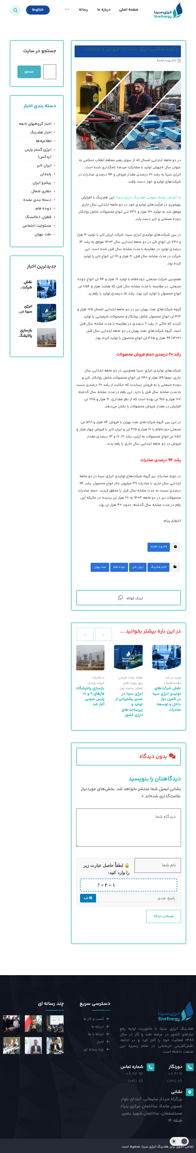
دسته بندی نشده (37, 200)
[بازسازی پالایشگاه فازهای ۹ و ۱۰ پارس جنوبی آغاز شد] (46, 337)
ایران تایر (137, 567)
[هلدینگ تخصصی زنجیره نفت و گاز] (168, 10)
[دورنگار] (190, 1067)
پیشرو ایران (42, 183)
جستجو (29, 72)
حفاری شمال (41, 191)
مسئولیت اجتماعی (36, 226)
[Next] (85, 634)
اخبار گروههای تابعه (35, 124)
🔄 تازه (88, 898)
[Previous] (103, 634)
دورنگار (175, 1067)
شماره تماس (131, 1067)
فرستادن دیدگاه (164, 916)
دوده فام (119, 567)
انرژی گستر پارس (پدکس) (38, 153)
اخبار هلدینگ (158, 567)
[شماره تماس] (150, 1067)
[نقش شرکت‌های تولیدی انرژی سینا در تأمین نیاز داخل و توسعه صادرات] (46, 289)
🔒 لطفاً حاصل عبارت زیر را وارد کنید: (106, 869)
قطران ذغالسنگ (38, 217)
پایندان (45, 174)
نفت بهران (100, 567)
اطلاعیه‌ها (43, 141)
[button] (67, 10)
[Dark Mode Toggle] (179, 1141)
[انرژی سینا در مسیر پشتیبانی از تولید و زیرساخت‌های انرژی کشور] (46, 313)
